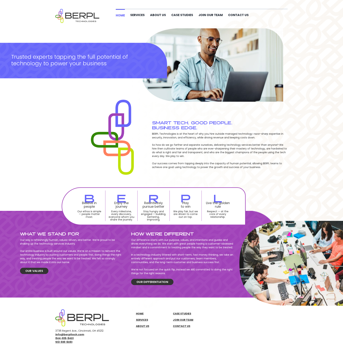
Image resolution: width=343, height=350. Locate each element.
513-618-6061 (63, 342)
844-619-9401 (64, 338)
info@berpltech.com (69, 334)
